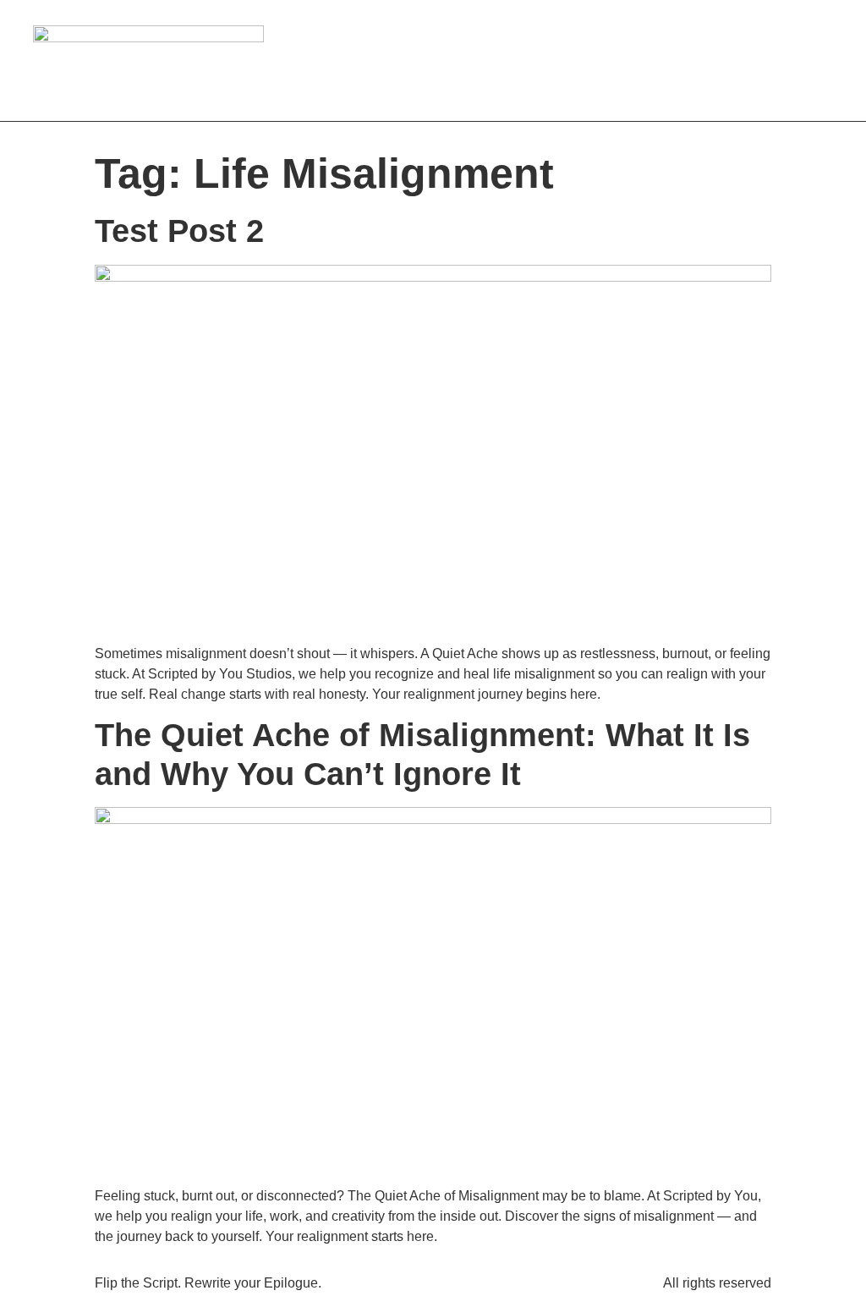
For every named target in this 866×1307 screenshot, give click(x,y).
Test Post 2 (179, 231)
